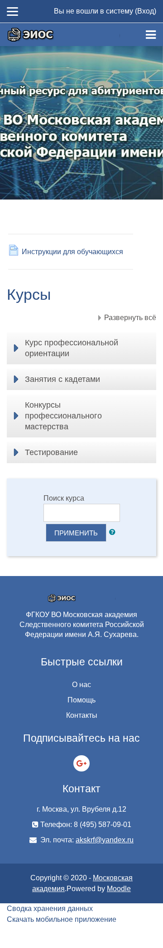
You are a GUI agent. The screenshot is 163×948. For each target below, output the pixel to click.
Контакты (81, 715)
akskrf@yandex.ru (105, 840)
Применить (76, 533)
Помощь (81, 700)
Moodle (119, 888)
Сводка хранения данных (50, 908)
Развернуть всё (130, 317)
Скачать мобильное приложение (61, 919)
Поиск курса (63, 498)
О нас (81, 684)
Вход (145, 11)
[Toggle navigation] (150, 35)
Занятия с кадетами (62, 379)
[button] (114, 532)
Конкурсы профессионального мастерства (63, 415)
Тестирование (51, 452)
